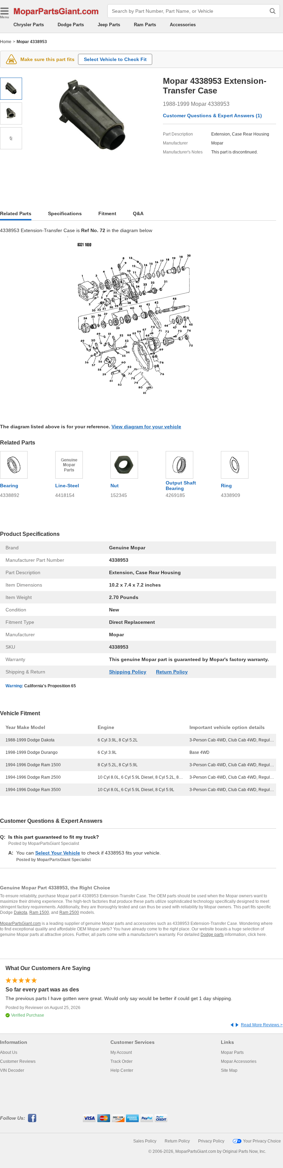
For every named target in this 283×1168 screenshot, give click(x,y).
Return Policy (172, 672)
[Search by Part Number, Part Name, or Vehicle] (273, 11)
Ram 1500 (39, 912)
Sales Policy (144, 1141)
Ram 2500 (69, 912)
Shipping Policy (127, 672)
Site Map (229, 1070)
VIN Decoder (12, 1070)
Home (5, 41)
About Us (8, 1052)
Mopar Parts (232, 1052)
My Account (121, 1052)
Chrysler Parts (28, 24)
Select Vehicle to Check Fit (115, 59)
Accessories (183, 24)
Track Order (121, 1061)
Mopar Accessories (238, 1061)
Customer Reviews (18, 1061)
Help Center (121, 1070)
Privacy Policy (211, 1141)
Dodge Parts (71, 24)
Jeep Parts (109, 24)
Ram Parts (145, 24)
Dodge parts (212, 934)
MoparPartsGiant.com (20, 923)
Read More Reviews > (262, 1024)
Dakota (20, 912)
